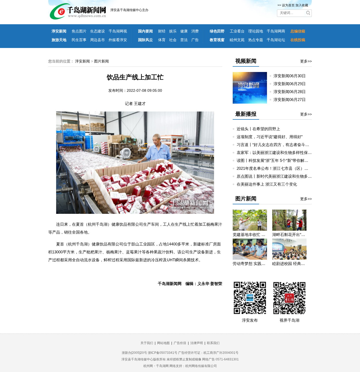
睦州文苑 (237, 40)
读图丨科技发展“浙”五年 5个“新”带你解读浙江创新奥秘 (284, 160)
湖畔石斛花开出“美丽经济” (289, 234)
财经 (162, 31)
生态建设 (97, 31)
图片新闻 (101, 61)
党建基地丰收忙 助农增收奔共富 (250, 234)
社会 (173, 40)
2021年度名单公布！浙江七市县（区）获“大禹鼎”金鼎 (284, 168)
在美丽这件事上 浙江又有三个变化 (267, 184)
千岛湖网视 (118, 31)
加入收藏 (301, 5)
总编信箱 (297, 31)
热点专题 (255, 40)
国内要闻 (145, 31)
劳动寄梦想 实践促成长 (250, 263)
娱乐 (173, 31)
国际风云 (145, 40)
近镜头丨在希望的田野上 (258, 129)
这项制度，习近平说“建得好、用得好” (270, 136)
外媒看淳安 (118, 40)
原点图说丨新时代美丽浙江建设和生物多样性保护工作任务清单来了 (296, 176)
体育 (162, 40)
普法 (184, 40)
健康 (184, 31)
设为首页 (288, 5)
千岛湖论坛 (276, 40)
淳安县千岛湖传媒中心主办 (129, 10)
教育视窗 (217, 40)
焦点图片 (79, 31)
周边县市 (97, 40)
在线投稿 (297, 40)
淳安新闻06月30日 (292, 76)
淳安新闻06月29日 (292, 83)
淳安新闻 (59, 31)
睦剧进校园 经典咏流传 (289, 263)
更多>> (306, 61)
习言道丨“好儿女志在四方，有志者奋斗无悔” (275, 144)
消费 (195, 31)
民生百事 (79, 40)
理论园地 (255, 31)
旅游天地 (59, 40)
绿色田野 (217, 31)
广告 (195, 40)
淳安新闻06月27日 (292, 99)
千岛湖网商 (276, 31)
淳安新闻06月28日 (292, 91)
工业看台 (237, 31)
